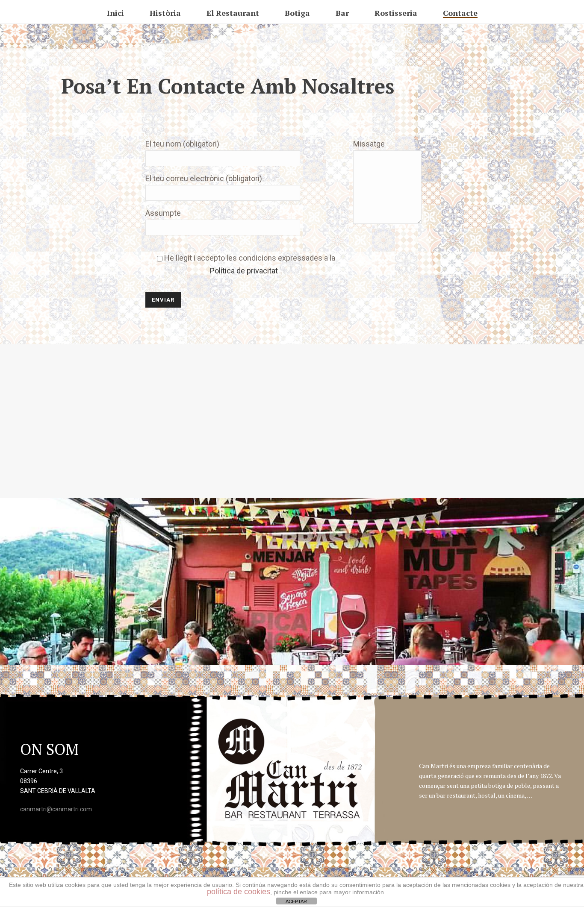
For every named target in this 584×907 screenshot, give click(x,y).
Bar (342, 13)
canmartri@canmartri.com (56, 809)
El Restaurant (232, 13)
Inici (115, 13)
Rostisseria (396, 13)
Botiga (297, 13)
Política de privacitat (244, 270)
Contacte (460, 13)
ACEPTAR (296, 901)
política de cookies (238, 891)
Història (165, 13)
